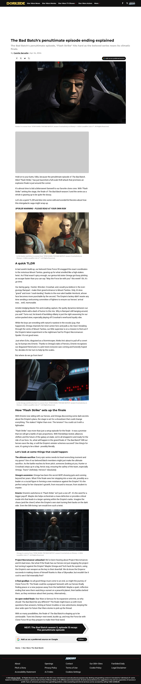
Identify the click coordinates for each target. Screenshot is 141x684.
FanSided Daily (118, 663)
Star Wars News (33, 3)
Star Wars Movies (49, 3)
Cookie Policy (95, 668)
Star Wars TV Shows (66, 3)
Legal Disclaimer (118, 668)
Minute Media (16, 678)
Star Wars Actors (85, 3)
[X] (127, 3)
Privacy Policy (51, 668)
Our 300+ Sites (96, 663)
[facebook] (122, 3)
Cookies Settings (73, 672)
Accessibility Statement (25, 672)
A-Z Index (49, 672)
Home (17, 648)
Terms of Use (72, 668)
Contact (69, 663)
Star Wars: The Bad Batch (33, 648)
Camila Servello (21, 53)
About (17, 663)
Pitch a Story (20, 668)
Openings (49, 663)
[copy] (28, 58)
